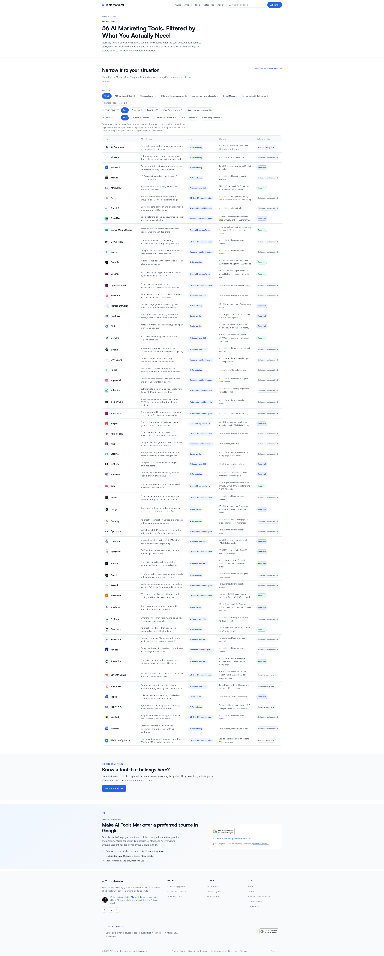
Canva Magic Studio (121, 230)
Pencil (114, 575)
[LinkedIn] (110, 910)
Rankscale (116, 639)
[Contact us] (117, 910)
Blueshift (115, 208)
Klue (113, 443)
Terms (183, 951)
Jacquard (116, 413)
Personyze (116, 595)
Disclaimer (232, 951)
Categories (208, 4)
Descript (115, 273)
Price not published (212, 117)
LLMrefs (115, 464)
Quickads (116, 629)
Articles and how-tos (177, 891)
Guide (178, 4)
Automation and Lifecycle (205, 96)
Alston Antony (137, 897)
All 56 (107, 96)
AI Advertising (148, 96)
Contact (252, 891)
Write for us (253, 906)
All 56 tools (212, 886)
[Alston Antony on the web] (104, 910)
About (221, 4)
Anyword (115, 167)
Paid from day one (173, 110)
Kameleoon (117, 433)
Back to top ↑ (276, 951)
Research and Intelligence (255, 96)
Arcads (114, 177)
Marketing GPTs (174, 896)
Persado (115, 585)
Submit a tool (112, 788)
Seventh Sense (118, 674)
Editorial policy (255, 901)
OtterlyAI (115, 541)
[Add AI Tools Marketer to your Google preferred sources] (223, 831)
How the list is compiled (259, 896)
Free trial (152, 110)
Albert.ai (115, 157)
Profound (115, 619)
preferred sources (260, 844)
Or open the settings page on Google (229, 838)
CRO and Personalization (174, 96)
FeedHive (115, 316)
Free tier (137, 110)
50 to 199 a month (166, 117)
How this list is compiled (266, 68)
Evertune (115, 295)
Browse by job (214, 891)
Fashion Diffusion (119, 305)
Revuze (114, 649)
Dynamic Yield (118, 285)
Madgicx (115, 474)
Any (125, 110)
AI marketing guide (176, 886)
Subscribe (275, 4)
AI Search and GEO (125, 96)
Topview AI (116, 706)
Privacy (175, 951)
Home (104, 16)
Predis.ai (115, 607)
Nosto (114, 497)
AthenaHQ (116, 187)
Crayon (114, 252)
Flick (113, 326)
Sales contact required (200, 110)
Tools (197, 4)
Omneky (115, 521)
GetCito (115, 337)
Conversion (117, 241)
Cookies (191, 951)
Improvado (116, 380)
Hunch (114, 369)
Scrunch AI (116, 661)
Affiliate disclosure (218, 951)
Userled (115, 717)
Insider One (117, 401)
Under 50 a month (142, 117)
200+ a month (189, 117)
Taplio (114, 696)
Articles (188, 4)
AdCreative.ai (118, 147)
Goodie (114, 349)
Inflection (115, 390)
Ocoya (114, 509)
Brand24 (115, 218)
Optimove (116, 531)
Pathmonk (116, 551)
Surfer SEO (116, 686)
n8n (113, 485)
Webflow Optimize (120, 740)
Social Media (230, 96)
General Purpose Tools (115, 103)
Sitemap (243, 951)
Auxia (113, 198)
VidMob (115, 728)
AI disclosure (202, 951)
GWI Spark (116, 359)
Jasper (114, 423)
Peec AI (114, 563)
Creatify (115, 262)
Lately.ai (115, 453)
